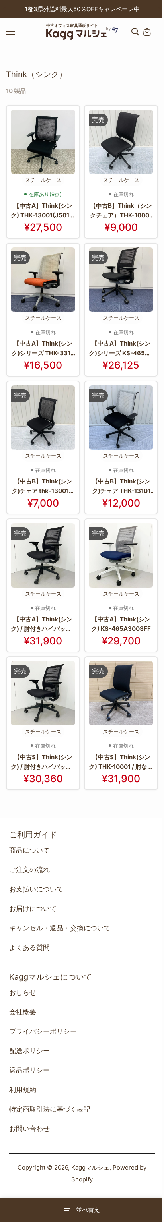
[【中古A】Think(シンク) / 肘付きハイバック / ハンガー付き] (43, 555)
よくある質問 (29, 947)
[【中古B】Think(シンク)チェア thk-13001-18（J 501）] (43, 417)
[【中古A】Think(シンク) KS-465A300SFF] (121, 555)
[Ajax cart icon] (147, 32)
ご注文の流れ (29, 870)
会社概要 (22, 1012)
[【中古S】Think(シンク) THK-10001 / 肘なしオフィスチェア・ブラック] (121, 693)
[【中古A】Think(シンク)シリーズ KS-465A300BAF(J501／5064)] (121, 279)
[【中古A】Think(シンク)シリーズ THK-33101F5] (43, 279)
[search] (135, 32)
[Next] (159, 9)
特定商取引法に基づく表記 (49, 1109)
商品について (29, 850)
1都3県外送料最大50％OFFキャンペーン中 (82, 9)
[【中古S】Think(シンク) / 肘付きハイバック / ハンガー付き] (43, 693)
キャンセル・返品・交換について (60, 928)
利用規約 (22, 1090)
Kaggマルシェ (90, 1167)
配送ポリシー (29, 1051)
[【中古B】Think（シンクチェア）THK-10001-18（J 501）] (121, 142)
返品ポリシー (29, 1070)
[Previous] (5, 9)
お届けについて (33, 909)
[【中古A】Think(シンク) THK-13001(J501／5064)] (43, 142)
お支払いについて (36, 889)
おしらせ (22, 992)
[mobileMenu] (17, 32)
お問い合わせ (29, 1129)
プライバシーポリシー (43, 1031)
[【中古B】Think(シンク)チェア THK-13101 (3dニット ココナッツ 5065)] (121, 417)
